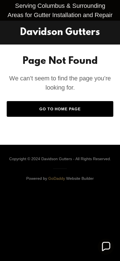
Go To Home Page (60, 109)
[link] (60, 33)
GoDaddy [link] (56, 178)
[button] (106, 247)
